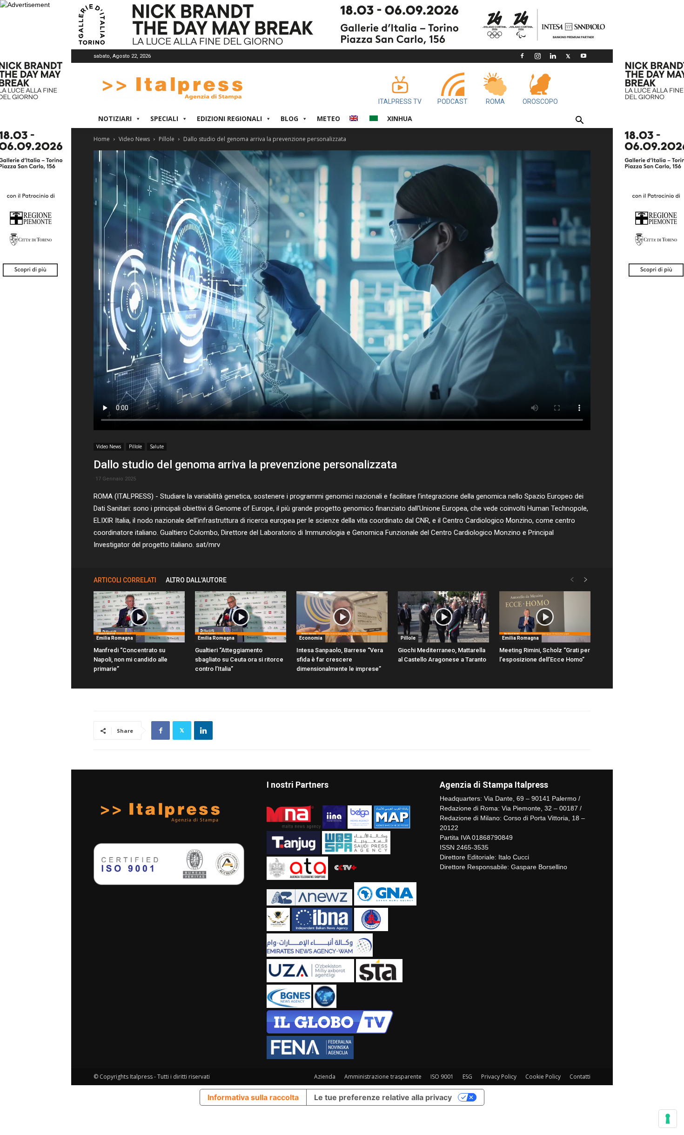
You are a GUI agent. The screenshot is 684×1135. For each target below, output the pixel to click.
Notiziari (115, 118)
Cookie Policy (543, 1077)
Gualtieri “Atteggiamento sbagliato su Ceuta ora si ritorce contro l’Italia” (239, 659)
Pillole (166, 139)
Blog (289, 118)
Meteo (328, 118)
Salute (157, 446)
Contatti (580, 1077)
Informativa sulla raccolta (253, 1097)
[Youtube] (583, 55)
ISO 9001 (442, 1077)
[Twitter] (568, 55)
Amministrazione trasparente (383, 1077)
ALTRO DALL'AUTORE (196, 580)
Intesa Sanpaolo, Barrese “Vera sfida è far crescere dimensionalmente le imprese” (339, 659)
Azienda (324, 1077)
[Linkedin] (553, 55)
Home (102, 139)
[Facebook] (522, 55)
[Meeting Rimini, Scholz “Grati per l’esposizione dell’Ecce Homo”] (544, 616)
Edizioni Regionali (229, 118)
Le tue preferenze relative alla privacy (383, 1097)
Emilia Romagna (114, 638)
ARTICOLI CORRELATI (125, 580)
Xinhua (399, 118)
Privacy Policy (498, 1077)
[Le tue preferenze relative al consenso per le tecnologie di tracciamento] (668, 1119)
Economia (310, 638)
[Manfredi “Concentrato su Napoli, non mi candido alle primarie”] (139, 616)
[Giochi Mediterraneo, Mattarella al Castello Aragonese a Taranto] (443, 616)
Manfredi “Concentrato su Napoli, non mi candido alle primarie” (131, 659)
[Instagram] (537, 55)
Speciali (164, 118)
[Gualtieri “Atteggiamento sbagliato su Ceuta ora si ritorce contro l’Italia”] (240, 616)
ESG (467, 1077)
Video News (134, 139)
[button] (579, 121)
